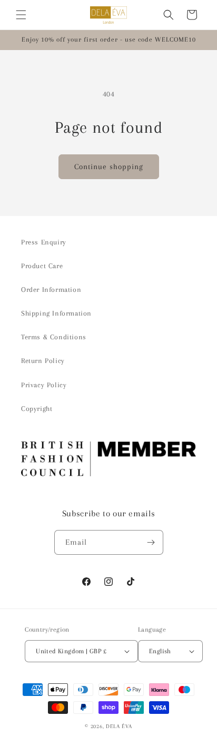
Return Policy (43, 361)
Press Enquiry (43, 242)
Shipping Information (56, 313)
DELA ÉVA (119, 726)
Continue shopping (108, 166)
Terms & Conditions (53, 337)
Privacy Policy (43, 385)
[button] (21, 14)
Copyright (36, 409)
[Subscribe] (151, 542)
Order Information (51, 289)
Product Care (42, 266)
